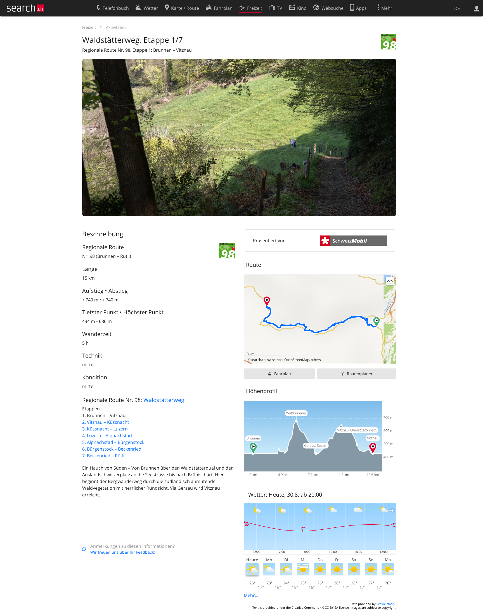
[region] (320, 319)
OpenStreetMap (296, 359)
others (316, 359)
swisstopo (275, 359)
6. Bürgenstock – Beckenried (111, 449)
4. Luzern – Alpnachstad (107, 435)
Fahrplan (282, 373)
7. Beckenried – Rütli (103, 456)
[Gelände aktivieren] (390, 281)
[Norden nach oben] (390, 357)
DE (457, 8)
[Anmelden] (476, 8)
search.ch (258, 359)
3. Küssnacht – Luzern (105, 429)
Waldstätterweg (163, 400)
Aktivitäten (116, 27)
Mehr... (251, 595)
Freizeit (89, 27)
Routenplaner (360, 373)
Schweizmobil (386, 604)
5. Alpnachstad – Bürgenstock (113, 442)
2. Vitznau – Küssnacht (105, 422)
